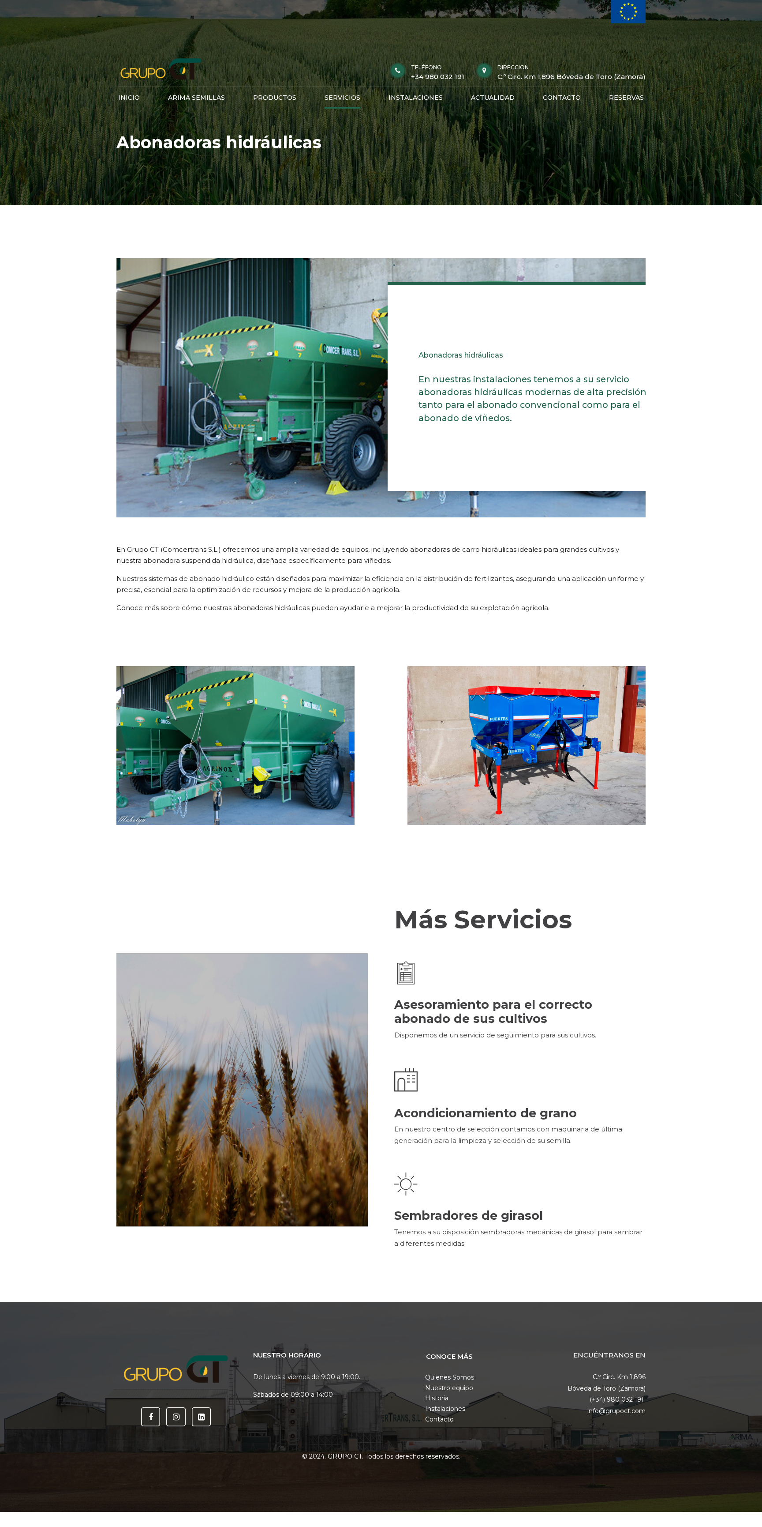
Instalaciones (445, 1409)
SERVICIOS (342, 98)
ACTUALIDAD (493, 98)
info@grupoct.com (616, 1411)
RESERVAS (626, 98)
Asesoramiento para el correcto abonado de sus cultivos (493, 1011)
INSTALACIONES (415, 98)
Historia (436, 1398)
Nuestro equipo (449, 1388)
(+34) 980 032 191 (618, 1399)
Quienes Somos (449, 1377)
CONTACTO (562, 98)
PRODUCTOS (274, 98)
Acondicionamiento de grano (485, 1113)
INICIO (129, 98)
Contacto (439, 1419)
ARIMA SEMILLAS (196, 98)
